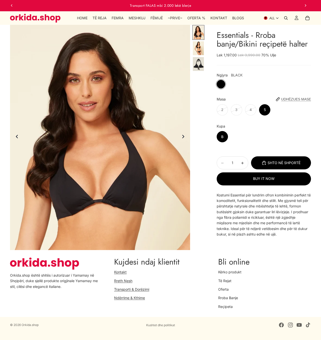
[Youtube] (299, 325)
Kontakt (120, 272)
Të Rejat (224, 280)
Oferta (223, 289)
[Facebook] (281, 325)
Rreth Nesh (123, 280)
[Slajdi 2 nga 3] (198, 48)
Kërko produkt (230, 272)
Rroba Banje (228, 298)
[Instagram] (290, 325)
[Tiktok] (308, 325)
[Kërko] (285, 18)
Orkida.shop (30, 325)
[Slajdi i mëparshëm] (11, 5)
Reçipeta (225, 306)
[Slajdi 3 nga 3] (198, 64)
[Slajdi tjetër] (305, 5)
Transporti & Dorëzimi (131, 289)
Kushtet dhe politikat (160, 325)
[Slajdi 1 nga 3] (198, 32)
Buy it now (264, 178)
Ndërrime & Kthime (129, 298)
